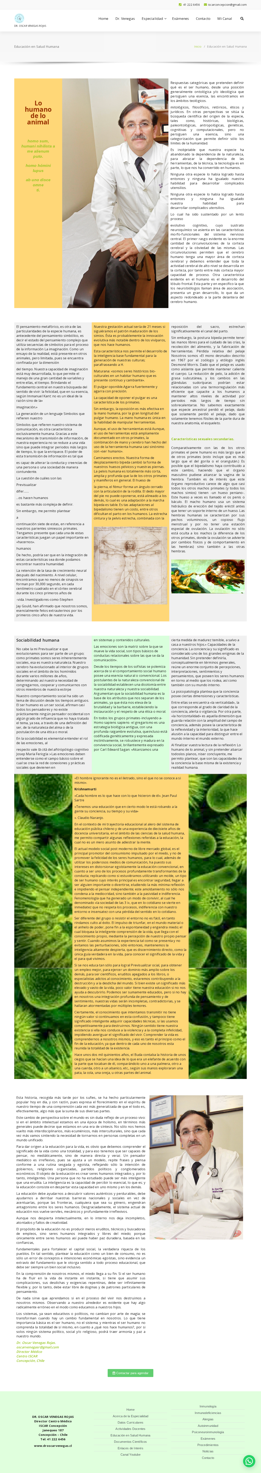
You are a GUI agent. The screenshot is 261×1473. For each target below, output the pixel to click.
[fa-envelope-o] (70, 5)
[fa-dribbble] (49, 5)
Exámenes (180, 18)
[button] (249, 1461)
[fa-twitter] (29, 5)
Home (103, 18)
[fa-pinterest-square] (83, 5)
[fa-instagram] (43, 5)
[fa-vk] (77, 5)
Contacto (203, 18)
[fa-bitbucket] (63, 5)
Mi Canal (224, 18)
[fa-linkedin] (22, 5)
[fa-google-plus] (36, 5)
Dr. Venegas (125, 18)
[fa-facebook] (15, 5)
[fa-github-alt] (56, 5)
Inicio (197, 46)
